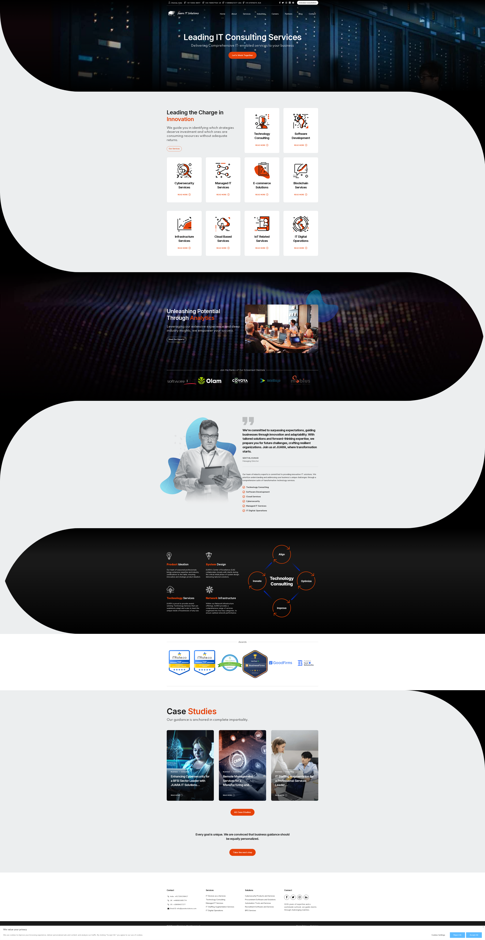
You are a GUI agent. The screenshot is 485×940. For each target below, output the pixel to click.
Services (247, 14)
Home (222, 14)
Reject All (457, 935)
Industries (261, 14)
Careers (275, 14)
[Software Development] (300, 121)
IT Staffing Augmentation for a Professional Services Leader (294, 781)
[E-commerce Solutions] (262, 170)
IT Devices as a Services (216, 896)
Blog (300, 14)
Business (174, 772)
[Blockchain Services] (300, 170)
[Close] (483, 926)
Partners (288, 14)
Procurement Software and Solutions (260, 899)
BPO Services (250, 910)
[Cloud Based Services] (223, 224)
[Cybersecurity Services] (184, 170)
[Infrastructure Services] (184, 224)
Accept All (474, 935)
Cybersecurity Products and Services (260, 896)
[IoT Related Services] (262, 224)
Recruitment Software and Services (259, 907)
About (234, 14)
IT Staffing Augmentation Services (220, 907)
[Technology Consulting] (262, 121)
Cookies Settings (438, 935)
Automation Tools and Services (258, 903)
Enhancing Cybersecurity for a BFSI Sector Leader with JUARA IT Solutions (190, 781)
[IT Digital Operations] (300, 224)
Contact (312, 14)
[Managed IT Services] (223, 170)
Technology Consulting (215, 899)
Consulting (185, 772)
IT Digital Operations (214, 910)
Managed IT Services (214, 903)
